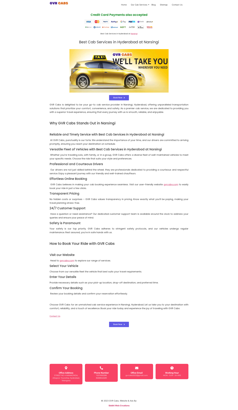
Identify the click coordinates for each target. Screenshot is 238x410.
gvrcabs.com (171, 184)
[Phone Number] (101, 368)
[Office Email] (136, 368)
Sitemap (164, 4)
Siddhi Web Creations (119, 405)
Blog (153, 4)
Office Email (137, 373)
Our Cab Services (139, 4)
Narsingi (134, 33)
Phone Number (101, 373)
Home (124, 4)
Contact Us (177, 4)
